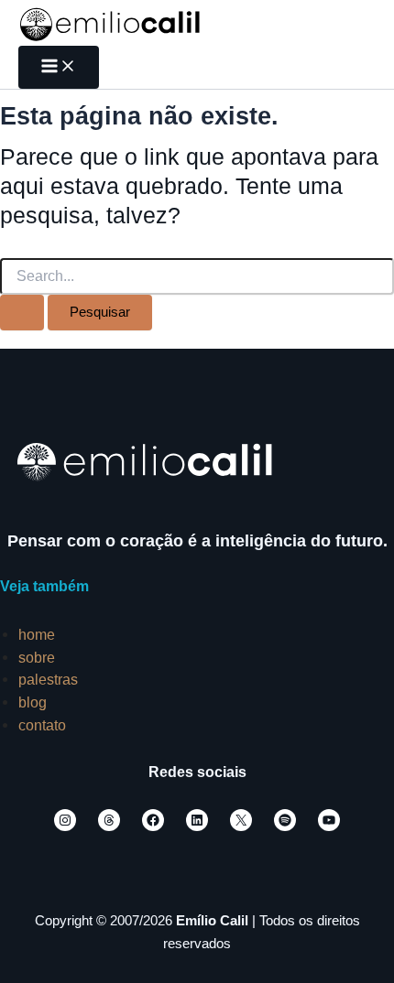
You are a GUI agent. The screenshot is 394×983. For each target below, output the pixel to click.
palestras (48, 679)
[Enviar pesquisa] (22, 312)
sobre (36, 657)
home (36, 634)
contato (42, 725)
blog (32, 702)
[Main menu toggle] (58, 67)
